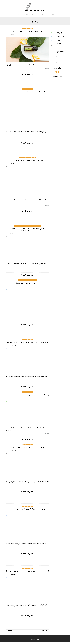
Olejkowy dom (29, 339)
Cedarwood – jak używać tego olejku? (27, 92)
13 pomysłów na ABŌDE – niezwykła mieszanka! (27, 342)
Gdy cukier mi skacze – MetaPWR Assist (27, 160)
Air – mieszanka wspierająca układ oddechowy (27, 395)
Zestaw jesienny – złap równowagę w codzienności (27, 230)
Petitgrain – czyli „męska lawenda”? (27, 31)
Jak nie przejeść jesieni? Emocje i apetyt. (27, 509)
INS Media (37, 639)
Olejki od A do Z (28, 28)
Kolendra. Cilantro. (60, 36)
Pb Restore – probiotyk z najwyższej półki (60, 42)
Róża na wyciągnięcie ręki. (27, 283)
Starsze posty (11, 630)
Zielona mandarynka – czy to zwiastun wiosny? (27, 571)
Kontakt (52, 14)
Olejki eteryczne (42, 14)
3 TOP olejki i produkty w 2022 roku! (27, 447)
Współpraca (25, 14)
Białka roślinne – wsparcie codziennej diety (60, 51)
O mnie (17, 14)
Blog (33, 14)
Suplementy (32, 157)
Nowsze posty (44, 630)
